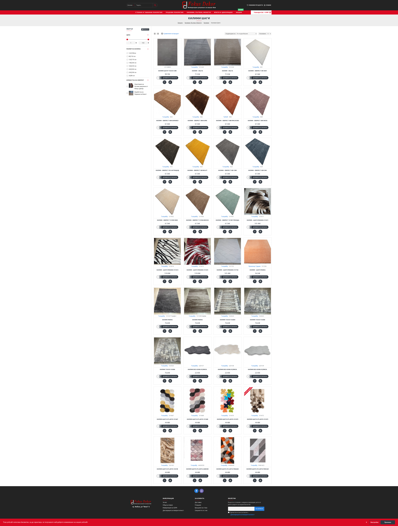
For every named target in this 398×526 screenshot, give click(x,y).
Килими (206, 23)
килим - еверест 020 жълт (197, 170)
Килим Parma (167, 319)
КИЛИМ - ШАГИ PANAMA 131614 (167, 270)
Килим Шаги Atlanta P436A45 (227, 469)
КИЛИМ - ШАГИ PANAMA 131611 (257, 220)
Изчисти (145, 29)
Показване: (262, 33)
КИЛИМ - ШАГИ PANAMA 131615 (197, 270)
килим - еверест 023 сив (227, 170)
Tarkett (225, 117)
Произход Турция (254, 266)
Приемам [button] (387, 522)
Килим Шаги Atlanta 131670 (227, 419)
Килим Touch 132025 (257, 319)
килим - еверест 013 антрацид (167, 170)
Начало (180, 23)
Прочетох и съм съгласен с (242, 513)
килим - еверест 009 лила (257, 120)
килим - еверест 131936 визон (197, 220)
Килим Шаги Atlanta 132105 (167, 469)
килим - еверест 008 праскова (227, 120)
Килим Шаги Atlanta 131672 (257, 419)
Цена (128, 35)
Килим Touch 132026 (167, 369)
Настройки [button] (374, 522)
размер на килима (133, 49)
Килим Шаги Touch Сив (167, 70)
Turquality (194, 67)
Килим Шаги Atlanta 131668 (197, 419)
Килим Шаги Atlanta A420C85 (197, 469)
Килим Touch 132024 (227, 319)
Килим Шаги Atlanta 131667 (167, 419)
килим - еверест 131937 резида (227, 220)
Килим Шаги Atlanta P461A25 (257, 469)
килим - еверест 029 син (257, 170)
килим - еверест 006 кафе (197, 120)
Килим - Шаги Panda (257, 270)
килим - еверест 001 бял (257, 70)
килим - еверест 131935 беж (167, 220)
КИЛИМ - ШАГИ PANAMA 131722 (227, 270)
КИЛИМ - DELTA (197, 70)
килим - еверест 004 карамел (167, 120)
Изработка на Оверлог (135, 80)
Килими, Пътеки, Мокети (193, 23)
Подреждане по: (231, 33)
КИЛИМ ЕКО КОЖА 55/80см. (197, 369)
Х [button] (366, 522)
